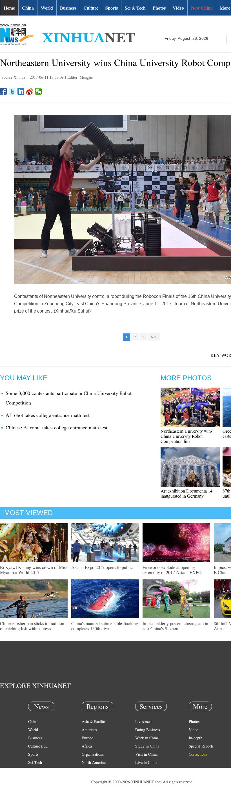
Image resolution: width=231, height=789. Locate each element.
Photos (159, 8)
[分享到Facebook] (3, 91)
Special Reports (201, 746)
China (28, 8)
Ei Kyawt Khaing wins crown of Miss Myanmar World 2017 (33, 569)
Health (33, 770)
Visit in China (146, 754)
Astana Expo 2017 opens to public (102, 567)
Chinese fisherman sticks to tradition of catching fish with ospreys (32, 625)
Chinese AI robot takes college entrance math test (56, 427)
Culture (90, 8)
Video (178, 8)
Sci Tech (35, 762)
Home (9, 8)
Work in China (147, 737)
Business (68, 8)
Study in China (147, 746)
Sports (111, 8)
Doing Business (147, 729)
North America (94, 762)
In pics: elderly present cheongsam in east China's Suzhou (175, 625)
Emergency (144, 770)
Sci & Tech (135, 8)
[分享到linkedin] (21, 91)
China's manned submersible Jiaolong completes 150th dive (104, 625)
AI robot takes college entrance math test (48, 415)
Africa (87, 746)
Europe (87, 737)
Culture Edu (38, 746)
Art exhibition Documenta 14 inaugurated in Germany (186, 493)
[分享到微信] (38, 91)
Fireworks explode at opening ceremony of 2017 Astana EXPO (172, 569)
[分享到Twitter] (12, 91)
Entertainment (39, 778)
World (47, 8)
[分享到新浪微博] (29, 91)
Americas (89, 729)
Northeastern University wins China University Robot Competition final (186, 436)
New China (202, 8)
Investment (144, 721)
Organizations (93, 754)
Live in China (146, 762)
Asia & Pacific (93, 721)
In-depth (195, 737)
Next (154, 337)
